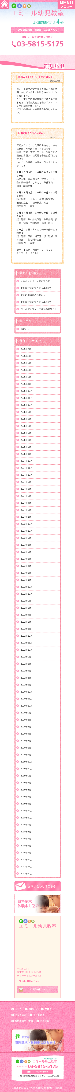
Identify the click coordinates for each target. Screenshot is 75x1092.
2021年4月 (26, 670)
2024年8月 (26, 489)
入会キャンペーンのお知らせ (35, 281)
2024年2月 (26, 510)
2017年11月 (26, 866)
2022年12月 (26, 586)
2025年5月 (26, 433)
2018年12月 (26, 810)
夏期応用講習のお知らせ (33, 295)
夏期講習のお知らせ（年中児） (36, 288)
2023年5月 (26, 558)
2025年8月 (26, 419)
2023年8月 (26, 544)
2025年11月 (26, 398)
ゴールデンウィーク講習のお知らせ (39, 309)
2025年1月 (26, 454)
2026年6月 (26, 356)
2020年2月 (26, 747)
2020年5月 (26, 726)
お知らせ (25, 329)
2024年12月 (26, 461)
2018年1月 (26, 852)
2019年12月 (26, 761)
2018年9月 (26, 824)
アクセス (44, 1021)
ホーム (18, 1009)
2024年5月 (26, 496)
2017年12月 (26, 859)
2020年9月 (26, 712)
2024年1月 (26, 517)
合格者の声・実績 (24, 1021)
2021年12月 (26, 636)
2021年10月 (26, 649)
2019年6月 (26, 782)
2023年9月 (26, 538)
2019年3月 (26, 789)
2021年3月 (26, 677)
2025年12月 (26, 391)
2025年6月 (26, 426)
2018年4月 (26, 838)
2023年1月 (26, 580)
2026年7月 (26, 349)
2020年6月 (26, 719)
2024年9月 (26, 482)
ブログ (48, 1009)
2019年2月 (26, 796)
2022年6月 (26, 608)
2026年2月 (26, 377)
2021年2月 (26, 684)
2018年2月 (26, 845)
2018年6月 (26, 831)
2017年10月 (26, 873)
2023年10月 (26, 531)
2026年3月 (26, 370)
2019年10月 (26, 768)
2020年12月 (26, 691)
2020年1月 (26, 754)
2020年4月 (26, 733)
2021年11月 (26, 642)
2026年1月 (26, 384)
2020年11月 (26, 698)
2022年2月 (26, 622)
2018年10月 (26, 817)
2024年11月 (26, 468)
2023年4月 (26, 566)
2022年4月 (26, 614)
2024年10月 (26, 475)
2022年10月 (26, 594)
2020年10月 (26, 705)
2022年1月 (26, 628)
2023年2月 (26, 572)
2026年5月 (26, 363)
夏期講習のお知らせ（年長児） (36, 302)
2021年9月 (26, 656)
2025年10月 (26, 405)
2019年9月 (26, 775)
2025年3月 (26, 440)
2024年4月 (26, 503)
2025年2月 (26, 447)
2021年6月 (26, 663)
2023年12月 (26, 524)
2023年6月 (26, 552)
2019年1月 (26, 803)
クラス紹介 (20, 1015)
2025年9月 (26, 412)
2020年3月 (26, 740)
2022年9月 (26, 600)
